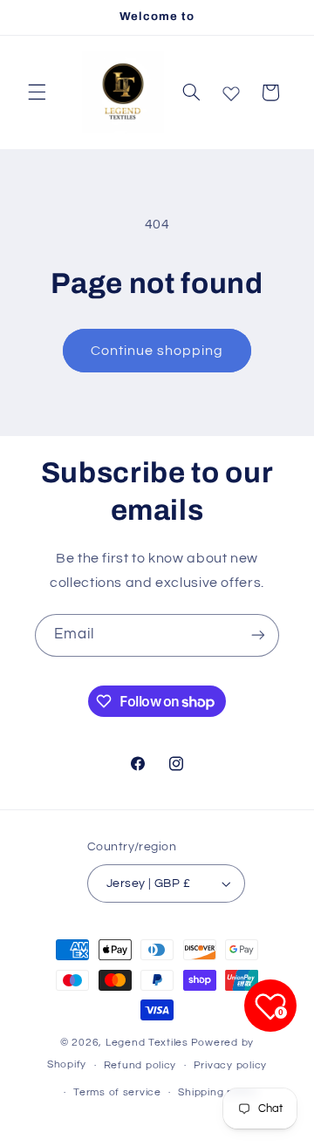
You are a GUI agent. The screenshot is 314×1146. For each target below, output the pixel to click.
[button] (37, 92)
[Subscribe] (258, 635)
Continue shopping (157, 351)
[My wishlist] (231, 90)
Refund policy (140, 1065)
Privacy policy (230, 1065)
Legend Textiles (147, 1042)
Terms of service (117, 1092)
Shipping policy (217, 1092)
